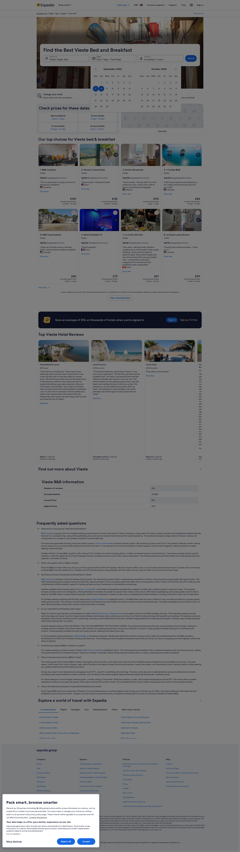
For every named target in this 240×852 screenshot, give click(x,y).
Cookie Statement (38, 817)
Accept (86, 841)
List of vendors (13, 834)
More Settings (14, 841)
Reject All (66, 841)
